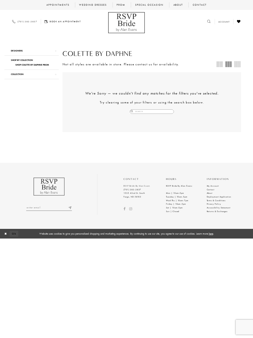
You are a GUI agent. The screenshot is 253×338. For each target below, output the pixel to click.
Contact (211, 189)
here (211, 233)
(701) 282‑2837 (132, 189)
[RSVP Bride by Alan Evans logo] (126, 22)
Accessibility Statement (219, 207)
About (210, 193)
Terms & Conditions (216, 200)
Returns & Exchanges (217, 211)
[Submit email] (70, 208)
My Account (213, 186)
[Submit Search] (132, 111)
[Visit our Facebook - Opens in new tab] (125, 209)
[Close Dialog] (5, 234)
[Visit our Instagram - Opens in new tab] (130, 209)
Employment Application (219, 196)
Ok (14, 233)
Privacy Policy (214, 204)
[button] (31, 50)
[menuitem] (58, 5)
